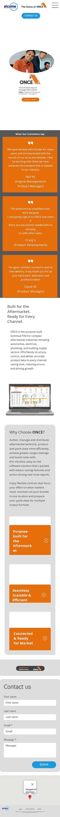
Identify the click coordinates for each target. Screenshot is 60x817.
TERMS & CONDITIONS (30, 809)
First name (10, 697)
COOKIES (39, 809)
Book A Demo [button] (24, 669)
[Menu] (55, 5)
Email (8, 725)
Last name (10, 711)
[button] (30, 100)
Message (10, 740)
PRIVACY (20, 809)
